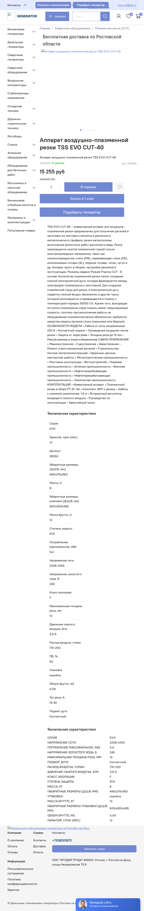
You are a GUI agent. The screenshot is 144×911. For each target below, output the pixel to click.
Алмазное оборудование (17, 155)
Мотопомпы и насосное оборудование (17, 187)
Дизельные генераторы (16, 44)
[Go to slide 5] (92, 130)
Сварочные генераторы (16, 57)
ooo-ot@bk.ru (127, 5)
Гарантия (13, 890)
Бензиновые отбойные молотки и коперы (22, 204)
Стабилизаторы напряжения (18, 95)
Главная (45, 28)
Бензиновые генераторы (16, 31)
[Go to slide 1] (80, 130)
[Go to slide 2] (83, 130)
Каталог (60, 16)
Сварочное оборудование (72, 28)
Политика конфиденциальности (22, 881)
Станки (12, 144)
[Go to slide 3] (86, 130)
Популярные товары (21, 230)
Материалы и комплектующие (19, 220)
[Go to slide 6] (95, 130)
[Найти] (105, 16)
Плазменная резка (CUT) (112, 28)
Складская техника (15, 108)
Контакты (14, 5)
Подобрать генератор (81, 212)
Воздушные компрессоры (17, 83)
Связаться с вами (94, 848)
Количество (47, 179)
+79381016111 (62, 840)
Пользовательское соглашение (20, 871)
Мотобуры (15, 136)
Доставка (39, 846)
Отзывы (13, 852)
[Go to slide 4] (89, 130)
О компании (16, 840)
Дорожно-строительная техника (17, 123)
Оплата (12, 846)
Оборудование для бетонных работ (18, 170)
